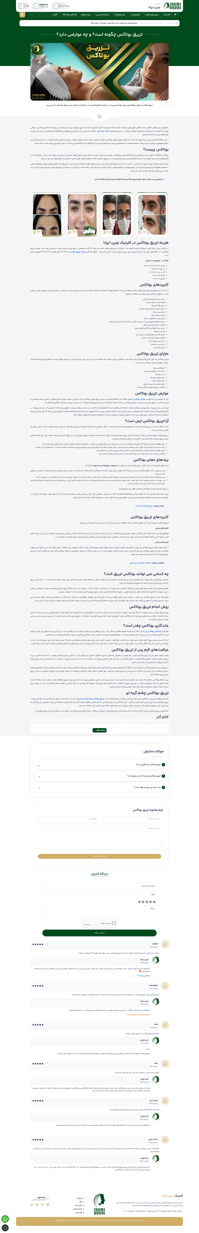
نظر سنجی (78, 1212)
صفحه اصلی (171, 23)
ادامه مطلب (100, 730)
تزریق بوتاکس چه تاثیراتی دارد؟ (148, 764)
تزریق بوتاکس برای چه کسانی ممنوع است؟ (144, 776)
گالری (55, 14)
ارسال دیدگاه (99, 932)
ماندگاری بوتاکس (154, 631)
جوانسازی (100, 131)
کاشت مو (167, 14)
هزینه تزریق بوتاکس (77, 251)
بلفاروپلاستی (135, 14)
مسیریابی (131, 1211)
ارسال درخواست (99, 856)
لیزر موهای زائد (120, 14)
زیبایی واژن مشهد (152, 14)
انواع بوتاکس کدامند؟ (143, 506)
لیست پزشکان (85, 14)
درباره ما (79, 1198)
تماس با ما (78, 1205)
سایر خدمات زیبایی (102, 14)
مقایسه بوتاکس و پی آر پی (140, 562)
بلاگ (80, 1202)
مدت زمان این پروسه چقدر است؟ (148, 787)
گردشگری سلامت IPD (70, 14)
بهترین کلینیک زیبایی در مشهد (152, 23)
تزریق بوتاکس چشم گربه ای (93, 698)
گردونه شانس (77, 1209)
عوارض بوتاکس (139, 399)
